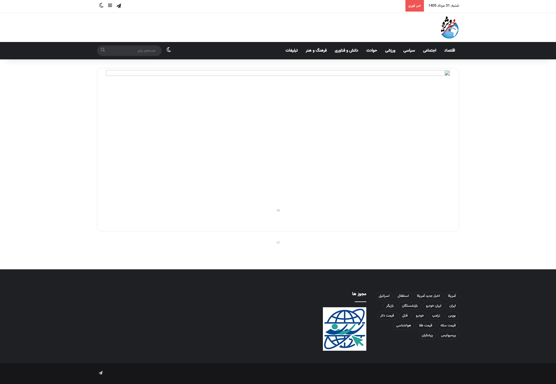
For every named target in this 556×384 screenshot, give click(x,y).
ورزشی (390, 50)
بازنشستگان (410, 305)
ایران (452, 305)
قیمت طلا (425, 325)
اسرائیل (384, 296)
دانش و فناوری (346, 50)
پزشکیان (427, 335)
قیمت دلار (387, 315)
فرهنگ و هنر (316, 50)
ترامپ (436, 315)
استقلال (403, 296)
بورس (452, 315)
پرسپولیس (448, 335)
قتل (405, 315)
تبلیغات (292, 50)
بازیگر (390, 305)
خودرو (420, 315)
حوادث (371, 50)
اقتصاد (449, 50)
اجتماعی (429, 50)
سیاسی (409, 50)
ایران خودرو (433, 305)
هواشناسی (403, 325)
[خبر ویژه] (449, 27)
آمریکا (452, 296)
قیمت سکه (448, 325)
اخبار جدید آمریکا (428, 296)
